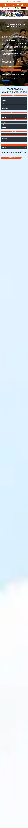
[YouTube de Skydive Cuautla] (18, 5)
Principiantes (4, 114)
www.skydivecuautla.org (6, 80)
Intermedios (4, 117)
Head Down (4, 127)
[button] (23, 4)
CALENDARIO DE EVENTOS (11, 157)
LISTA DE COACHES (11, 66)
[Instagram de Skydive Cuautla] (9, 5)
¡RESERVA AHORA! (23, 8)
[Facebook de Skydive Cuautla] (5, 5)
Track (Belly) (4, 100)
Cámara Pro (4, 147)
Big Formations (5, 108)
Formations (4, 105)
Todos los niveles (5, 133)
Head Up (3, 124)
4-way (3, 103)
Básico (3, 97)
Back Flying (4, 122)
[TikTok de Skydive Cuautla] (14, 5)
